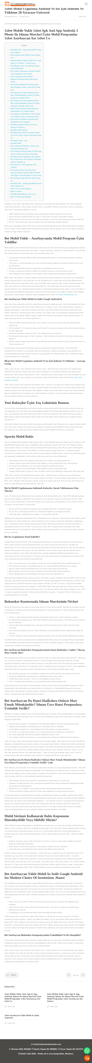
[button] (87, 1050)
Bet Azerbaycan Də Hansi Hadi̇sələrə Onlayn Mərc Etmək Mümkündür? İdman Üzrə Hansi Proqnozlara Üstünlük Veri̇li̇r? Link (25, 103)
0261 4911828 (25, 1049)
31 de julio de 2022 (24, 16)
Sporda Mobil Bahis (17, 68)
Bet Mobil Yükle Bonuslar (19, 130)
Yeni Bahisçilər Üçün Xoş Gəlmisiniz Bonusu (25, 66)
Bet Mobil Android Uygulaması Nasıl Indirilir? (26, 157)
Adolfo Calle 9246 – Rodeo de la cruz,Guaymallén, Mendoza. (47, 1054)
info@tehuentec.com (11, 16)
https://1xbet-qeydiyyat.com (68, 294)
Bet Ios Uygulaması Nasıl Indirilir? (22, 76)
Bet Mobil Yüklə (16, 143)
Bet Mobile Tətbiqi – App (19, 141)
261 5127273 (77, 1049)
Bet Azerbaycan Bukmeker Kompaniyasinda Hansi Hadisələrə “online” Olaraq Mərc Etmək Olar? (25, 87)
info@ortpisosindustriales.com (47, 1044)
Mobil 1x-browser (16, 191)
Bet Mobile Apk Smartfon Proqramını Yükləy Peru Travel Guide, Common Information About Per (26, 135)
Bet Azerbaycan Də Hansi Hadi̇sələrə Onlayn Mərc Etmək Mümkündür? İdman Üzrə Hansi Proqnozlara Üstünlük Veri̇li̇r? (25, 95)
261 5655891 (51, 1049)
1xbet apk (82, 16)
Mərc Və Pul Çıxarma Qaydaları (21, 189)
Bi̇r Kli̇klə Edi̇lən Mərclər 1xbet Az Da (23, 194)
